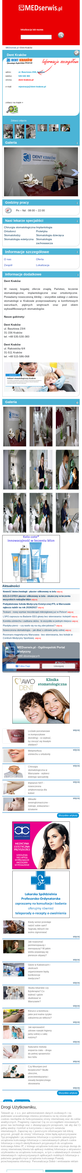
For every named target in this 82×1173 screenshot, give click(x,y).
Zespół (8, 265)
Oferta (40, 259)
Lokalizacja (42, 265)
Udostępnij (59, 666)
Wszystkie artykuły (68, 815)
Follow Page (24, 666)
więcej (59, 591)
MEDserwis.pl (12, 48)
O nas (7, 259)
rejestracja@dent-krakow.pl (32, 86)
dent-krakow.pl (26, 80)
